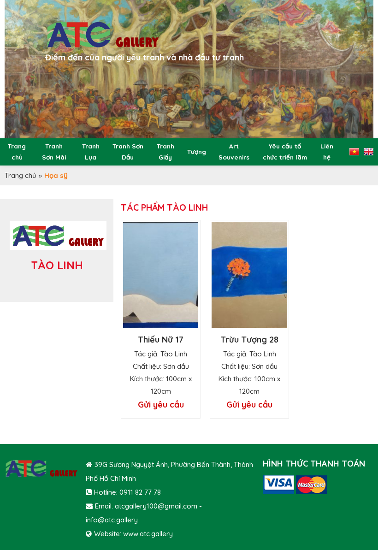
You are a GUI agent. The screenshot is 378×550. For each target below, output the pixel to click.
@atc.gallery (118, 519)
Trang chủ (17, 151)
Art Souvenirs (234, 151)
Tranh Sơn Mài (54, 151)
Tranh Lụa (91, 151)
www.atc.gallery (148, 533)
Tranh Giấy (165, 151)
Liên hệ (326, 151)
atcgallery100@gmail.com (156, 506)
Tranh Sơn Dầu (127, 151)
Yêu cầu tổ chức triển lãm (285, 151)
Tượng (196, 151)
